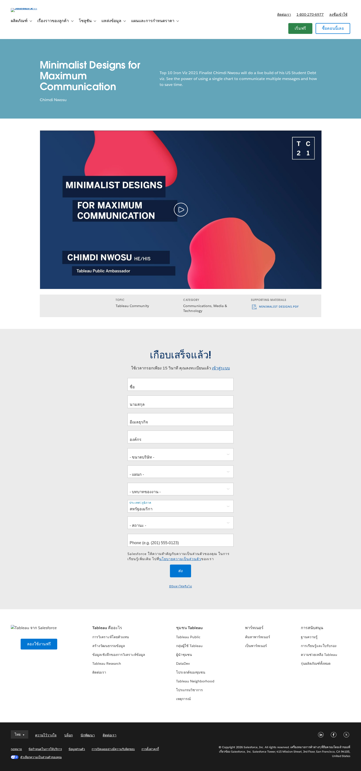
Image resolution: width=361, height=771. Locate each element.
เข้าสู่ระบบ (221, 368)
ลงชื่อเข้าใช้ (338, 14)
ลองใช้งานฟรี (39, 644)
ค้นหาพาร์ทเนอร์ (257, 637)
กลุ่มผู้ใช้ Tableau (189, 646)
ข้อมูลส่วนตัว (77, 749)
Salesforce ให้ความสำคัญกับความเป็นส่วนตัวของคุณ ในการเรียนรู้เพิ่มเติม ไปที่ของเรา (178, 556)
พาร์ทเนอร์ (254, 627)
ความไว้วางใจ (45, 735)
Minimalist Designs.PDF (278, 307)
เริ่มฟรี (300, 28)
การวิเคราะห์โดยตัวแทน (110, 637)
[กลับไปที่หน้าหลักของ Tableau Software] (29, 8)
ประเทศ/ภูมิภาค (140, 503)
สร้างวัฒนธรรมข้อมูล (108, 646)
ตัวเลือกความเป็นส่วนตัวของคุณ (41, 757)
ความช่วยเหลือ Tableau (319, 654)
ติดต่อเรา (284, 14)
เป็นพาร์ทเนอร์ (256, 646)
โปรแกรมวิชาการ (189, 690)
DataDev (183, 663)
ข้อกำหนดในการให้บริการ (45, 749)
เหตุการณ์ (183, 699)
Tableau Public (188, 637)
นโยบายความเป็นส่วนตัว (180, 559)
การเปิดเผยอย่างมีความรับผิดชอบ (113, 749)
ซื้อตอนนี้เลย (333, 28)
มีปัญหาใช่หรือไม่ (180, 586)
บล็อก (68, 735)
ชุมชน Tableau (189, 627)
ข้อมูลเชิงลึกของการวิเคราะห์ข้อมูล (118, 654)
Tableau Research (106, 663)
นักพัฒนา (88, 735)
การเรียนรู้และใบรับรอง (318, 646)
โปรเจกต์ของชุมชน (190, 672)
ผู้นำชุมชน (184, 654)
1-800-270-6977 (310, 14)
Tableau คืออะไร (107, 627)
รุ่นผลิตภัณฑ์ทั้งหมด (316, 663)
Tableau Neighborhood (195, 681)
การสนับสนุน (312, 627)
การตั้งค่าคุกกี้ (150, 749)
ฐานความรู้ (309, 637)
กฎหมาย (16, 749)
